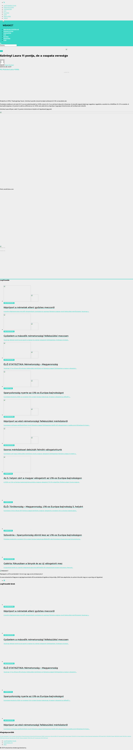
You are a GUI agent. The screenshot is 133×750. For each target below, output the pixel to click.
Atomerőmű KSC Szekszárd (35, 736)
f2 (1, 69)
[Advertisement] (66, 86)
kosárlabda (6, 736)
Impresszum (8, 743)
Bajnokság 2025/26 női (11, 29)
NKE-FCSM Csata (44, 737)
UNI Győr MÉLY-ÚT (54, 736)
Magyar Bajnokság (26, 736)
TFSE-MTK (74, 736)
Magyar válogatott (23, 737)
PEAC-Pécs (125, 736)
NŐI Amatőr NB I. (102, 736)
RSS (5, 744)
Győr (11, 736)
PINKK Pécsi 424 (31, 737)
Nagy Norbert (9, 65)
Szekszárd (7, 737)
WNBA (43, 736)
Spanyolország (13, 737)
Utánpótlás (8, 9)
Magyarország (9, 7)
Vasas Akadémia (81, 736)
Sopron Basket (19, 736)
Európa (6, 13)
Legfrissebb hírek (10, 5)
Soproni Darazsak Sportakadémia (92, 736)
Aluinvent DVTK (61, 736)
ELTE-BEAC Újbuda (110, 736)
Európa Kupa (47, 736)
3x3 (77, 736)
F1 (9, 736)
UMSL (17, 69)
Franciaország (38, 737)
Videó (6, 18)
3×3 (5, 11)
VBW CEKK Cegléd (118, 736)
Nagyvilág (7, 16)
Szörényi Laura (9, 69)
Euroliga (13, 736)
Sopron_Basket (68, 736)
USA (5, 14)
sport (2, 736)
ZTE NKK (18, 737)
